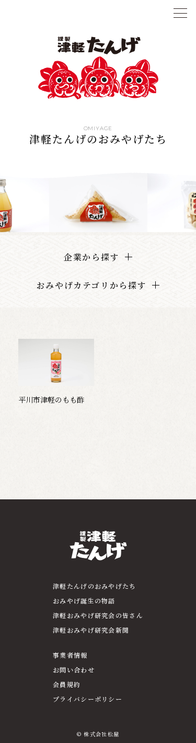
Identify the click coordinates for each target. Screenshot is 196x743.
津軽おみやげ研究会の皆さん (98, 615)
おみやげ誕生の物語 (84, 600)
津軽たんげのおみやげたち (94, 585)
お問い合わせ (74, 669)
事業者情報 (70, 654)
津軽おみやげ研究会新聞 (91, 629)
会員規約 (66, 684)
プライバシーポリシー (87, 698)
